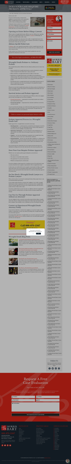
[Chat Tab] (35, 232)
